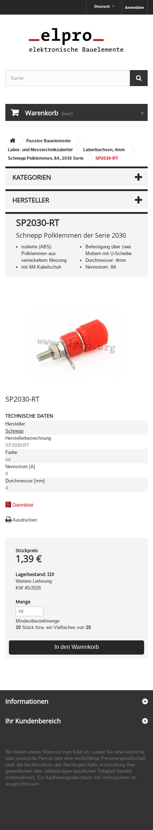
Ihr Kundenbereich (33, 721)
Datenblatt (22, 505)
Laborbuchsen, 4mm (104, 149)
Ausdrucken (24, 520)
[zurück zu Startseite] (12, 141)
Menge (23, 601)
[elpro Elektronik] (76, 39)
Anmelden (134, 7)
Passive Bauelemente (48, 140)
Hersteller (30, 200)
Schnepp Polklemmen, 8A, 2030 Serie (46, 158)
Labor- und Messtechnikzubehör (40, 149)
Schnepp (14, 431)
